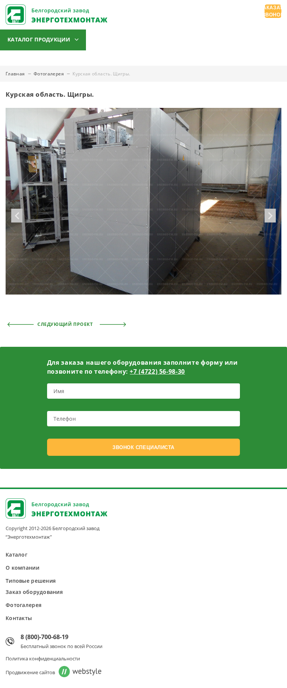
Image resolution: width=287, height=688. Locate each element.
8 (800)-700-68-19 (44, 637)
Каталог (16, 554)
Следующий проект (65, 324)
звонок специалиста (143, 447)
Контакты (63, 61)
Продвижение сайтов (30, 672)
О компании (116, 40)
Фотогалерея (18, 61)
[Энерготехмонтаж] (57, 15)
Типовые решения (174, 40)
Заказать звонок (273, 11)
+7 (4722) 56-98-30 (157, 371)
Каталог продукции (39, 39)
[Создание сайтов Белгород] (78, 672)
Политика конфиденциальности (43, 658)
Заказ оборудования (244, 40)
